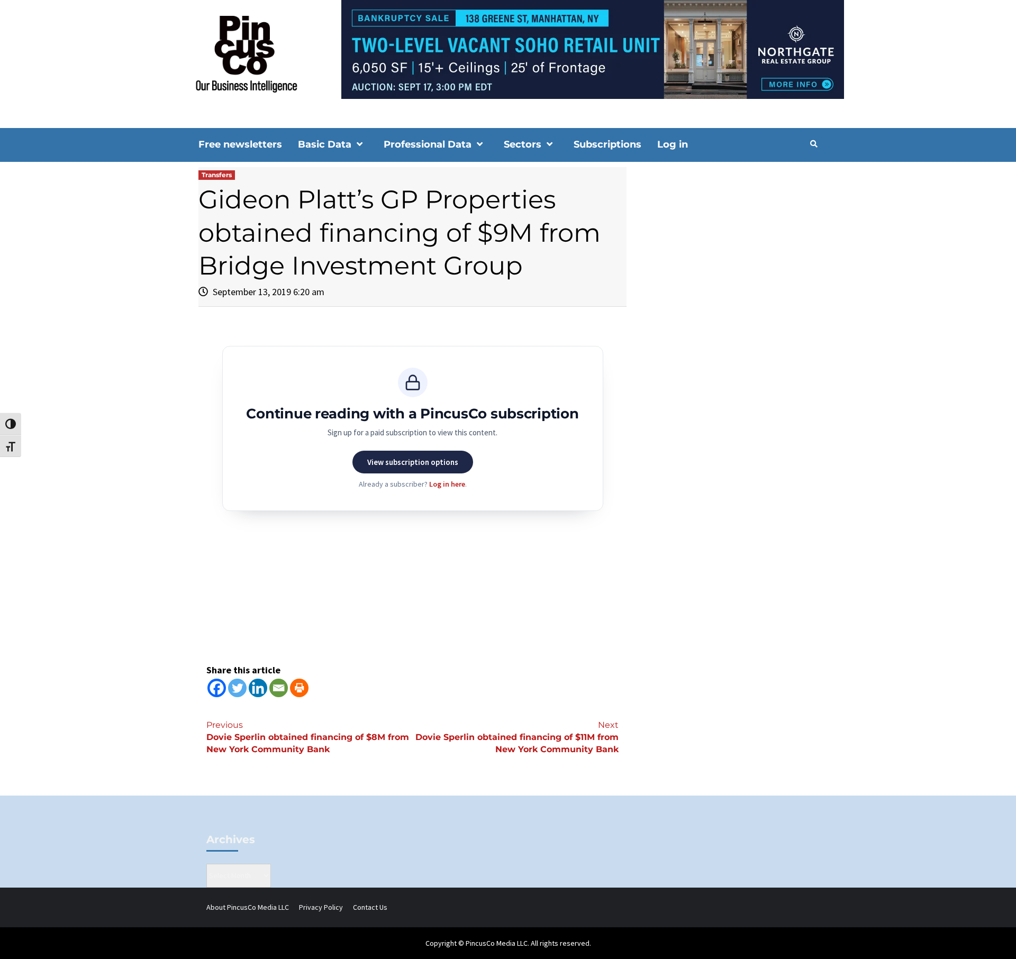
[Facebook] (216, 688)
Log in (672, 144)
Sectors (522, 144)
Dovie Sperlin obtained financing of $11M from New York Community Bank (517, 737)
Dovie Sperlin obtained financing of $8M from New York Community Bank (307, 737)
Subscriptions (607, 144)
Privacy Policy (321, 907)
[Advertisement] (727, 257)
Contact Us (370, 907)
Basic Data (324, 144)
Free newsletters (240, 144)
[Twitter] (237, 688)
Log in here (447, 484)
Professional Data (427, 144)
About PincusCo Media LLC (247, 907)
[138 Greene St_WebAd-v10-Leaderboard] (508, 48)
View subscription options (412, 462)
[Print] (299, 688)
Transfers (217, 175)
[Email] (278, 688)
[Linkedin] (258, 688)
